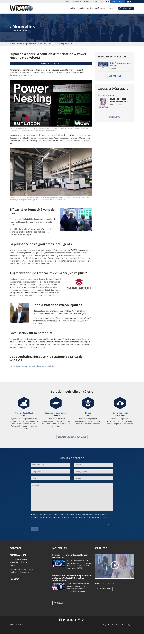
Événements (114, 117)
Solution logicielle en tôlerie (72, 437)
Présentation (127, 8)
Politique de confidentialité (110, 625)
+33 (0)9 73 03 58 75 (27, 569)
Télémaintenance (117, 1)
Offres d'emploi (104, 589)
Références (100, 8)
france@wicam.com (23, 572)
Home (12, 44)
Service (90, 8)
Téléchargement (76, 1)
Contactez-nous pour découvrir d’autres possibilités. (32, 366)
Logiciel (81, 8)
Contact (101, 1)
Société (72, 8)
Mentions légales (127, 625)
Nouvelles (111, 8)
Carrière (94, 1)
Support (66, 1)
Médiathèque (115, 76)
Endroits (87, 1)
